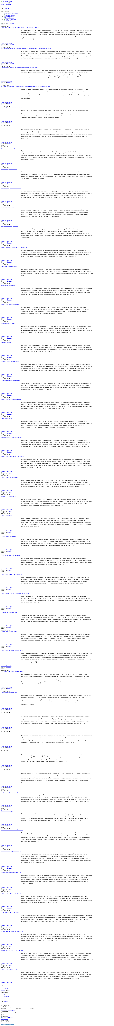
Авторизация (4, 1019)
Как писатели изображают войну (9, 496)
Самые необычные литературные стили (11, 107)
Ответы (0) (9, 43)
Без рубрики (14, 13)
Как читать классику (6, 342)
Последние (14, 19)
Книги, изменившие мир (7, 207)
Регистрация (4, 1010)
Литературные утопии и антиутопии (10, 713)
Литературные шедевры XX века (9, 969)
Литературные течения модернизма (10, 304)
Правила (6, 1001)
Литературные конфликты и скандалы (11, 399)
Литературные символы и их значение (11, 893)
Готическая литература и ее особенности (11, 437)
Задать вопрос (8, 4)
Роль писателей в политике (8, 285)
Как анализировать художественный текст (12, 671)
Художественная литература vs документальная (13, 148)
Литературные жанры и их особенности (11, 574)
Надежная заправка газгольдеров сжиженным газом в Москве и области (20, 27)
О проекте (6, 994)
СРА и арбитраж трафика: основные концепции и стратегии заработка (19, 67)
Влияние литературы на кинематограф (11, 770)
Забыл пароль (11, 1010)
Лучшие (11, 16)
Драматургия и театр (6, 418)
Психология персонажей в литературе (11, 872)
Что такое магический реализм (9, 126)
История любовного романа (8, 323)
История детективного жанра (8, 536)
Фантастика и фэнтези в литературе (10, 912)
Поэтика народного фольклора (9, 692)
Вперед (6, 988)
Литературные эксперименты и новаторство (12, 456)
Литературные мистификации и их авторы (12, 650)
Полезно (11, 18)
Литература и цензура (6, 515)
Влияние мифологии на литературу (10, 631)
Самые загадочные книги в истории (10, 380)
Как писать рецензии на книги (9, 169)
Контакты (6, 996)
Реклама (6, 1002)
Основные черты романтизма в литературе (12, 751)
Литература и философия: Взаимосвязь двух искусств (15, 593)
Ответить (3, 43)
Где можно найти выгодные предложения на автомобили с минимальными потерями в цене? (25, 86)
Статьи (10, 20)
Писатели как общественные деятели (10, 555)
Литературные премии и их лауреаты (10, 792)
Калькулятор (7, 8)
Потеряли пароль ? (8, 1017)
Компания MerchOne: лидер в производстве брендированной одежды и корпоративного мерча (26, 48)
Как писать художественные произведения (12, 950)
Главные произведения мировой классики (12, 830)
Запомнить (5, 1016)
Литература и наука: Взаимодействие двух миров (14, 247)
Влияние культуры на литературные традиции (13, 931)
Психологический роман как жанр (10, 361)
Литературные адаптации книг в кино (11, 188)
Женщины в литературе (7, 811)
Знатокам (12, 15)
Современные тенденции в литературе (11, 851)
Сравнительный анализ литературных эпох (12, 732)
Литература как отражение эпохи (9, 477)
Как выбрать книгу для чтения (9, 266)
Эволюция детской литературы (9, 612)
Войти (2, 4)
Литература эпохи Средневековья (9, 226)
